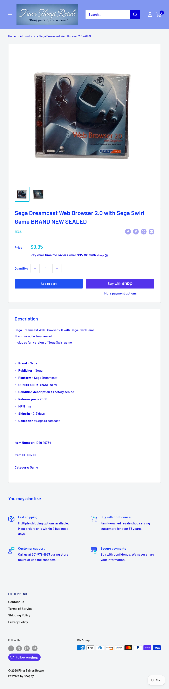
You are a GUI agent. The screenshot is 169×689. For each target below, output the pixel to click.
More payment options (120, 293)
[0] (158, 14)
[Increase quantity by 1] (57, 268)
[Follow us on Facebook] (11, 648)
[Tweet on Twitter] (144, 231)
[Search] (135, 14)
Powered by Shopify (21, 676)
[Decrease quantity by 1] (35, 268)
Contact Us (16, 602)
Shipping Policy (19, 615)
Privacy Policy (18, 622)
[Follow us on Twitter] (19, 648)
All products (27, 36)
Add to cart (49, 283)
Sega (18, 231)
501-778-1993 (41, 554)
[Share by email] (151, 231)
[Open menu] (10, 14)
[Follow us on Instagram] (27, 648)
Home (12, 36)
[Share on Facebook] (128, 231)
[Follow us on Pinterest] (35, 648)
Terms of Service (20, 608)
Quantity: (21, 268)
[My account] (150, 14)
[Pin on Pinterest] (136, 231)
